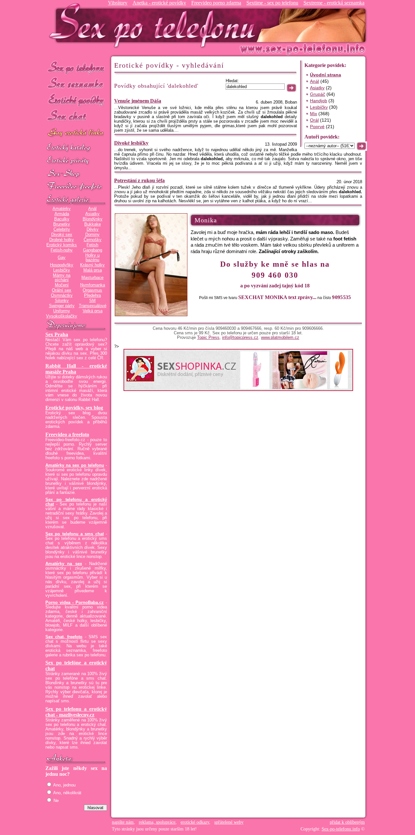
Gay (61, 257)
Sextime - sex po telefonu (272, 3)
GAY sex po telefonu (76, 133)
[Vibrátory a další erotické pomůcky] (76, 173)
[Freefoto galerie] (76, 199)
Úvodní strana (325, 74)
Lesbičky (61, 270)
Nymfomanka (92, 285)
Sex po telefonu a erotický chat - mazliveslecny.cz (76, 712)
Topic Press (208, 337)
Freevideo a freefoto (67, 434)
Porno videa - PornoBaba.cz (74, 602)
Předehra (92, 295)
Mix (313, 113)
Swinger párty (62, 306)
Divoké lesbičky (131, 143)
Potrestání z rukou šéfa (139, 180)
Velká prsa (92, 311)
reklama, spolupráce (157, 822)
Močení (62, 285)
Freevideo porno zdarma (216, 3)
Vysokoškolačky (61, 316)
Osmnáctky (62, 295)
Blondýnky (92, 219)
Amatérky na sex (63, 564)
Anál (92, 208)
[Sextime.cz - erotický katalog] (76, 147)
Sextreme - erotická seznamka (333, 3)
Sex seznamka (76, 83)
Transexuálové (92, 306)
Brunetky (61, 224)
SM (92, 300)
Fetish (92, 245)
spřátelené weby (228, 822)
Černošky (92, 240)
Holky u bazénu (92, 257)
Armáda (61, 214)
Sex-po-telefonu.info (341, 829)
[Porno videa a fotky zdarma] (76, 186)
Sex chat (76, 116)
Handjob (318, 100)
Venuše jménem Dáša (137, 101)
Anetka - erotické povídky (159, 3)
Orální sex (61, 290)
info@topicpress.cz (240, 337)
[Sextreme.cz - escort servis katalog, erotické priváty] (76, 160)
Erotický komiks (61, 245)
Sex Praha (56, 334)
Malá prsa (92, 270)
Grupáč (317, 94)
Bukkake (92, 224)
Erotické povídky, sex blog (74, 407)
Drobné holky (61, 240)
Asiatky (92, 214)
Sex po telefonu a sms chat (74, 534)
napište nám (123, 822)
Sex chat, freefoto (63, 637)
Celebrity (61, 229)
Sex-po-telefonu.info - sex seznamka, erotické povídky (155, 25)
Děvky (93, 229)
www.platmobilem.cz (280, 337)
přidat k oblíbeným (347, 822)
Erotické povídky (76, 100)
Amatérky (62, 208)
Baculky (61, 219)
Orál (314, 120)
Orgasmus (92, 290)
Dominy (92, 234)
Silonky (62, 300)
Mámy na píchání (61, 277)
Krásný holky (92, 265)
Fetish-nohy (62, 250)
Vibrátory (117, 3)
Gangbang (92, 250)
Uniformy (61, 311)
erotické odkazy (195, 822)
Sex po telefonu (76, 67)
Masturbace (92, 277)
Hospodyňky (61, 265)
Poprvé (317, 126)
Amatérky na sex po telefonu (74, 465)
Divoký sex (61, 234)
